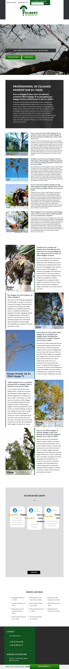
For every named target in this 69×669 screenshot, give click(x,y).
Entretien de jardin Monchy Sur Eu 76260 (54, 599)
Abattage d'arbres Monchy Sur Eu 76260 (54, 610)
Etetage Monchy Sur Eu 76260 (54, 604)
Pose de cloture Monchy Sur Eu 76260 (36, 604)
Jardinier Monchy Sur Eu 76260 (18, 604)
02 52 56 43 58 (12, 2)
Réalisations (29, 57)
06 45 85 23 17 (23, 2)
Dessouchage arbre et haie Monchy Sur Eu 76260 (18, 611)
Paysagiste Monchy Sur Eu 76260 (18, 599)
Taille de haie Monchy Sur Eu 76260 (37, 610)
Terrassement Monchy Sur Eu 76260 (36, 618)
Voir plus (33, 572)
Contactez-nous (13, 57)
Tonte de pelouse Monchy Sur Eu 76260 (19, 618)
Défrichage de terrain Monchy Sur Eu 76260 (36, 599)
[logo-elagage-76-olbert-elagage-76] (29, 11)
